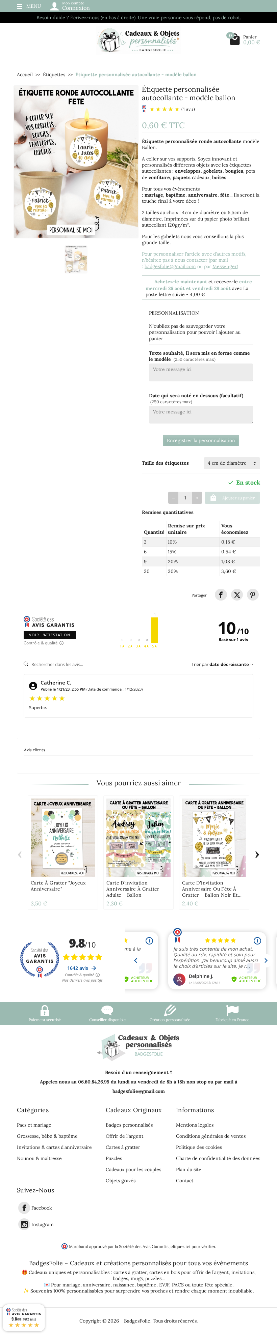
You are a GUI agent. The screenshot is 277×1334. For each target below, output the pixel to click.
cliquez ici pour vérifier (193, 1246)
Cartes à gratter (123, 1147)
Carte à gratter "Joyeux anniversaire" (58, 886)
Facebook (41, 1208)
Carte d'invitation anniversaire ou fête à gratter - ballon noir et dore (210, 892)
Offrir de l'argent (124, 1136)
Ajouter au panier (238, 497)
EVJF (164, 1285)
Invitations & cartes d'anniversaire (54, 1147)
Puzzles (114, 1158)
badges (120, 1278)
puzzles (153, 1278)
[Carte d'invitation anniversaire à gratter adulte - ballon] (138, 838)
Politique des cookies (199, 1147)
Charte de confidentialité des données (218, 1158)
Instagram (42, 1224)
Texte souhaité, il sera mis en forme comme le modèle (199, 356)
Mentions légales (194, 1125)
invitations (242, 1272)
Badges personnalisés (129, 1125)
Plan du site (188, 1169)
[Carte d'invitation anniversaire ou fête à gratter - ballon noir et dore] (214, 838)
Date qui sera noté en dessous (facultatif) (196, 398)
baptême (146, 1285)
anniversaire (96, 1285)
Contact (184, 1181)
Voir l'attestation (49, 634)
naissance (123, 1285)
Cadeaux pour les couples (133, 1169)
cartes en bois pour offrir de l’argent (189, 1272)
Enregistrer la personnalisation (201, 440)
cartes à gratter (130, 1272)
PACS (178, 1285)
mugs (137, 1278)
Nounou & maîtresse (39, 1158)
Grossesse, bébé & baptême (47, 1136)
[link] (221, 595)
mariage (71, 1285)
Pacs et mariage (34, 1125)
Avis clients (34, 749)
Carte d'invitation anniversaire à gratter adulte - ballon (132, 889)
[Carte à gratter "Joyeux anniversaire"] (63, 838)
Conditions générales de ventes (211, 1136)
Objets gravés (120, 1181)
